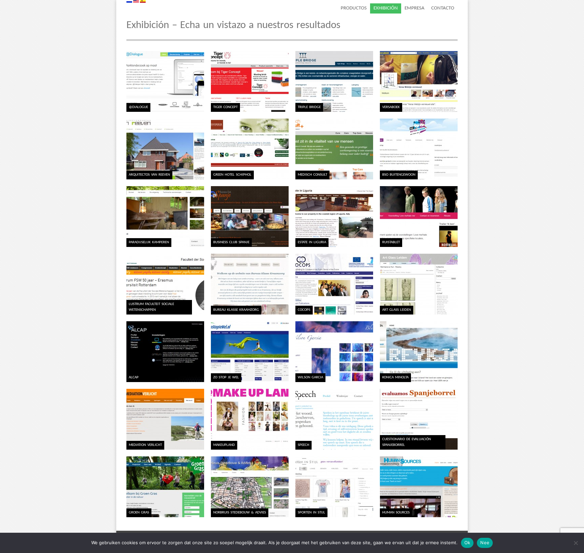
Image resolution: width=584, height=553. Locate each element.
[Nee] (575, 542)
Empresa (414, 8)
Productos (354, 8)
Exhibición (385, 8)
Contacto (442, 8)
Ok (467, 542)
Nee (484, 542)
